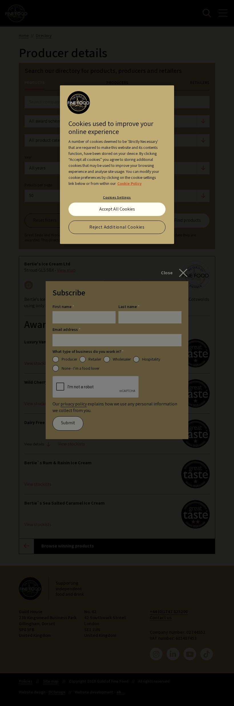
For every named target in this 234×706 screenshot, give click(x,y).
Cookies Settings (117, 197)
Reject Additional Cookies (117, 227)
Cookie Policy (129, 183)
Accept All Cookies (117, 209)
